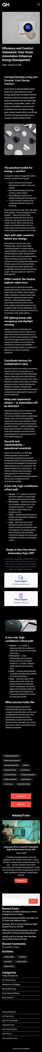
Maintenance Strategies (11, 984)
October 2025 (9, 957)
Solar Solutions (8, 998)
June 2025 (8, 961)
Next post (21, 804)
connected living (10, 770)
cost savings (24, 770)
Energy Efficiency (10, 774)
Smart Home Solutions (12, 760)
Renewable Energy (9, 989)
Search (6, 897)
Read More (21, 881)
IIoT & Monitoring (8, 980)
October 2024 (9, 966)
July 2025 (22, 957)
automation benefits (11, 765)
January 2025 (21, 961)
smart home (8, 784)
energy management (28, 774)
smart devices (26, 779)
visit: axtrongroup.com (9, 1038)
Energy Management (11, 756)
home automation (10, 779)
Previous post (21, 796)
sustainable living (23, 784)
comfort (25, 765)
